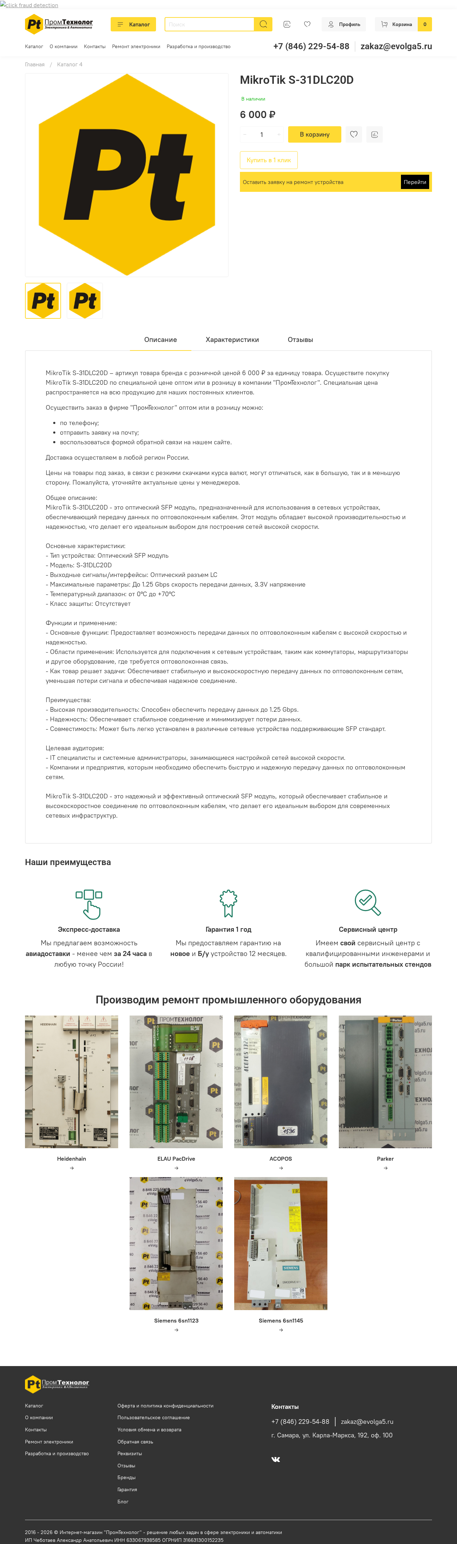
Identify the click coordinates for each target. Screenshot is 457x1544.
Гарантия (127, 1489)
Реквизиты (129, 1453)
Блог (123, 1501)
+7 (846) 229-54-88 (311, 46)
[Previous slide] (36, 175)
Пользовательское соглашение (153, 1417)
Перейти (415, 181)
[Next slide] (217, 175)
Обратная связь (135, 1441)
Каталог (139, 24)
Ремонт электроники (136, 46)
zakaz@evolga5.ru (396, 46)
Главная (35, 64)
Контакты (95, 46)
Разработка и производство (199, 46)
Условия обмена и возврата (149, 1429)
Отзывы (126, 1465)
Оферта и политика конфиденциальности (165, 1405)
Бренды (126, 1477)
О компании (63, 46)
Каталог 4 (69, 64)
